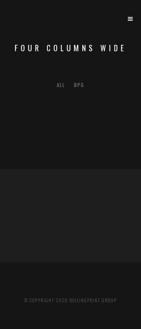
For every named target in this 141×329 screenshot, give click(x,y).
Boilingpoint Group (93, 300)
